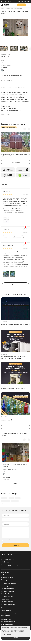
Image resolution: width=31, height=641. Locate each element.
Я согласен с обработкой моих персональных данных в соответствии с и (16, 540)
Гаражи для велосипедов (8, 604)
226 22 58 (7, 559)
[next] (29, 129)
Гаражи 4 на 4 (5, 599)
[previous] (24, 129)
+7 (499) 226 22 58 (6, 1)
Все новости (15, 427)
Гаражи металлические (7, 588)
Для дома (18, 498)
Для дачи (11, 498)
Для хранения (15, 501)
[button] (6, 219)
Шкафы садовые (5, 615)
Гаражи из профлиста (7, 601)
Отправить (16, 545)
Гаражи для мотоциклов (7, 591)
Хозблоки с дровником (7, 624)
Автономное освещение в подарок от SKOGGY (14, 388)
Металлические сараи (7, 577)
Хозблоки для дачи (6, 619)
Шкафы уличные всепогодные (9, 613)
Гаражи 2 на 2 (5, 594)
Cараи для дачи (5, 572)
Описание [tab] (3, 87)
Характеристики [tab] (12, 87)
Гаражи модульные (6, 586)
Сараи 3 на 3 (4, 574)
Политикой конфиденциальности (17, 631)
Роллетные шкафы (6, 610)
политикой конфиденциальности (10, 540)
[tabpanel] (15, 105)
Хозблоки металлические (8, 621)
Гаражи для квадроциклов (8, 596)
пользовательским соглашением (23, 540)
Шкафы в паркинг (6, 607)
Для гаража (4, 498)
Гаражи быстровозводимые (8, 583)
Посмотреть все (15, 162)
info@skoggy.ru (6, 562)
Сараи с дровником (6, 580)
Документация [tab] (22, 87)
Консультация (21, 4)
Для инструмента (5, 501)
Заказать (15, 637)
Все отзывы (15, 285)
